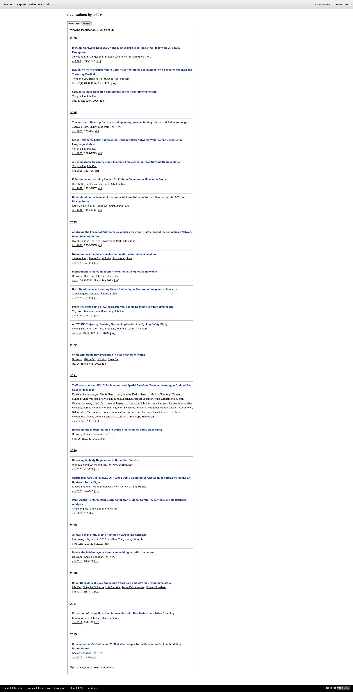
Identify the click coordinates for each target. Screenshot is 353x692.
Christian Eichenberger (85, 394)
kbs (74, 100)
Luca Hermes (159, 403)
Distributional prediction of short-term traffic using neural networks (114, 271)
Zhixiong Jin (96, 78)
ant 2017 (77, 622)
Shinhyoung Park (99, 126)
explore (21, 4)
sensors (76, 333)
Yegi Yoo (77, 311)
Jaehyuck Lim (80, 126)
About (7, 687)
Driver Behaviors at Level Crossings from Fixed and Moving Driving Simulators (121, 582)
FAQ (80, 687)
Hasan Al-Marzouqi (148, 407)
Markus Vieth (90, 407)
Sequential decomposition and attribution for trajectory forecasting (114, 91)
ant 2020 (77, 469)
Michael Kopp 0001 (106, 416)
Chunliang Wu (80, 293)
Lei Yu (131, 328)
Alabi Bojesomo (126, 407)
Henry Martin (123, 394)
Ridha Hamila (138, 486)
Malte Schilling (107, 407)
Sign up (347, 4)
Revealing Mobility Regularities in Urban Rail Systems (106, 460)
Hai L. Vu (89, 276)
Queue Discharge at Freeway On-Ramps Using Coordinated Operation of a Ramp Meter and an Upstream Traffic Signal (131, 480)
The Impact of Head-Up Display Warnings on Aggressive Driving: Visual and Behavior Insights (131, 122)
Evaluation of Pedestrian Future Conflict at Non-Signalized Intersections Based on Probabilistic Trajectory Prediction (132, 72)
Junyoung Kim (80, 56)
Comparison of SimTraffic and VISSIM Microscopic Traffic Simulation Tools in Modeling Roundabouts (126, 646)
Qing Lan (141, 328)
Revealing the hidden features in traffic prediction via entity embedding (117, 429)
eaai (74, 280)
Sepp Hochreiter (144, 416)
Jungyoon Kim (98, 56)
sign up (86, 667)
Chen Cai (112, 276)
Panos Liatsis (168, 407)
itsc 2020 (77, 513)
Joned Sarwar (111, 411)
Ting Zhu (139, 539)
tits (73, 83)
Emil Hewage (144, 411)
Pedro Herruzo (140, 394)
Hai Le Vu (89, 359)
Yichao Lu (177, 394)
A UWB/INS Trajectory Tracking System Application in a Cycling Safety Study (120, 324)
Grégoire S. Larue (93, 587)
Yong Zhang (125, 539)
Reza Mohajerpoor (116, 403)
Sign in (339, 4)
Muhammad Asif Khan (105, 486)
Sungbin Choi (80, 398)
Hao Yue (92, 328)
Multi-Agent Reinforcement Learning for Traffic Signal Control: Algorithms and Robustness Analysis (129, 502)
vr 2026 (76, 61)
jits (73, 363)
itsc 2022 (77, 245)
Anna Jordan (127, 411)
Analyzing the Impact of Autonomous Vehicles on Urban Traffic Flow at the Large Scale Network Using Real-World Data (132, 234)
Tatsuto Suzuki (106, 328)
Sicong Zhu (78, 328)
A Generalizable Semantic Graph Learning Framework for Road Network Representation (126, 161)
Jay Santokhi (184, 407)
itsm (74, 543)
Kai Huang (78, 539)
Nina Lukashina (123, 398)
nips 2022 (77, 420)
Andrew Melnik (177, 403)
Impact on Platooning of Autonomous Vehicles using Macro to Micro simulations (122, 306)
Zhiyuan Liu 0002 (96, 539)
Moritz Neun (107, 394)
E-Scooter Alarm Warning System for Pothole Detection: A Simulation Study (119, 179)
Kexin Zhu (114, 56)
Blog (72, 687)
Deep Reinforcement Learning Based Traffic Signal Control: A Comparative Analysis (124, 289)
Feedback (92, 687)
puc (74, 438)
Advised (87, 24)
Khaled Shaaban (93, 434)
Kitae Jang (129, 240)
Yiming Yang (94, 411)
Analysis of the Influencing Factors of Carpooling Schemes (109, 534)
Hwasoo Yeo (111, 78)
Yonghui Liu (79, 96)
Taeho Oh (109, 183)
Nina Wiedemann (165, 398)
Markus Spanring (161, 394)
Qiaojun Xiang (110, 617)
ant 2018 (77, 591)
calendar (34, 4)
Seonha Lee (126, 464)
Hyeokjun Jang (80, 240)
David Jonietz (161, 411)
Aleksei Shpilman (143, 398)
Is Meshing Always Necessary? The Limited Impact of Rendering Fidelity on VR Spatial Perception (126, 50)
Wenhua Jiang (80, 464)
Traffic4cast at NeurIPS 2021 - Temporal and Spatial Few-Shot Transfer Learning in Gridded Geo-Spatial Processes (132, 387)
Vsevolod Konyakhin (101, 398)
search (45, 4)
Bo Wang (77, 276)
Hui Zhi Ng (78, 183)
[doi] (98, 61)
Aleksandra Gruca (82, 416)
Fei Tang (175, 411)
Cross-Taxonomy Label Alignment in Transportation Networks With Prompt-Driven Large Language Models (127, 142)
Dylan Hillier (79, 411)
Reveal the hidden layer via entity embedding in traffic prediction (113, 552)
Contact (18, 687)
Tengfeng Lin (79, 78)
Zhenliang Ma (109, 293)
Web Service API (56, 687)
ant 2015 (77, 657)
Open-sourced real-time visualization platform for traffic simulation (114, 253)
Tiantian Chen (92, 311)
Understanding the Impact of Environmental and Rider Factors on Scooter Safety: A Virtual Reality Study (128, 199)
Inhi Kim (126, 56)
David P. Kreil (126, 416)
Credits (30, 687)
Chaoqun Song (81, 617)
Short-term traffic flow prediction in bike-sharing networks (108, 354)
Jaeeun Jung (79, 258)
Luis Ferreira (112, 587)
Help (41, 687)
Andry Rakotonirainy (133, 587)
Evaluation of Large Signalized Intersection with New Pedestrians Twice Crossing (123, 613)
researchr (8, 4)
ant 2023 (77, 262)
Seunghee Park (141, 56)
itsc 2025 (77, 131)
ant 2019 (77, 561)
